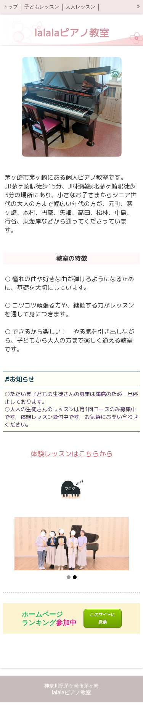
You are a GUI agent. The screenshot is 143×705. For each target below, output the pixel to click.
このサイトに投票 (102, 618)
